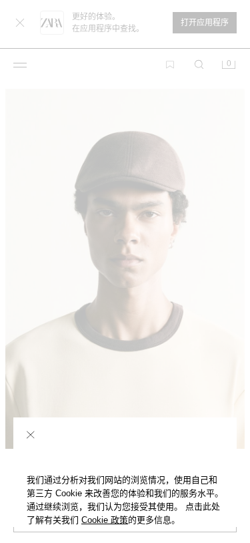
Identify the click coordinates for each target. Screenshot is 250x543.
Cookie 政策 (104, 520)
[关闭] (31, 435)
